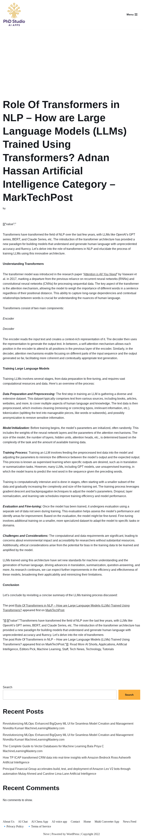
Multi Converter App (107, 821)
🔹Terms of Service (39, 826)
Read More (77, 644)
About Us (8, 821)
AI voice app (59, 821)
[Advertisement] (71, 59)
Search (7, 687)
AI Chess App (39, 821)
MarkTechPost (54, 610)
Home (87, 821)
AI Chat (23, 821)
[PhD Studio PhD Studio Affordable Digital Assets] (14, 14)
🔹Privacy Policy (13, 826)
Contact (75, 821)
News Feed (129, 821)
